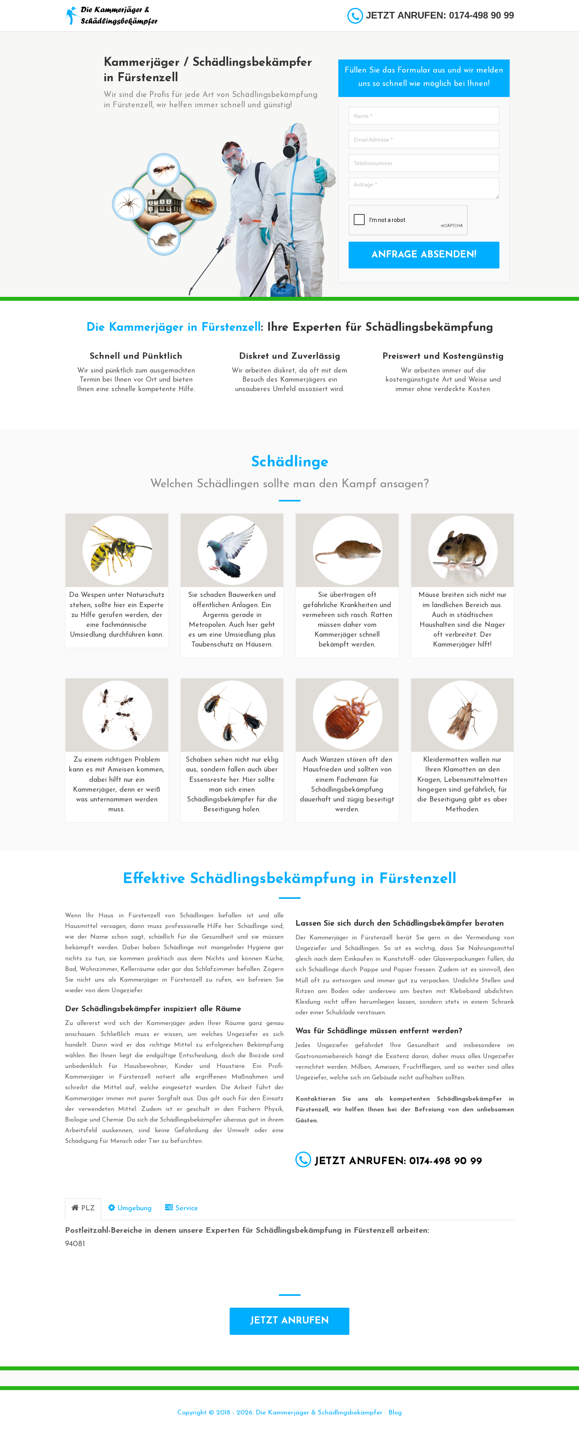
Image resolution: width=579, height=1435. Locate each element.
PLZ (88, 1208)
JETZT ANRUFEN (289, 1321)
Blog (395, 1412)
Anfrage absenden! (423, 255)
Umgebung (134, 1208)
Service (186, 1208)
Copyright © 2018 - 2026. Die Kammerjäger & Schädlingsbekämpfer (279, 1412)
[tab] (83, 1209)
